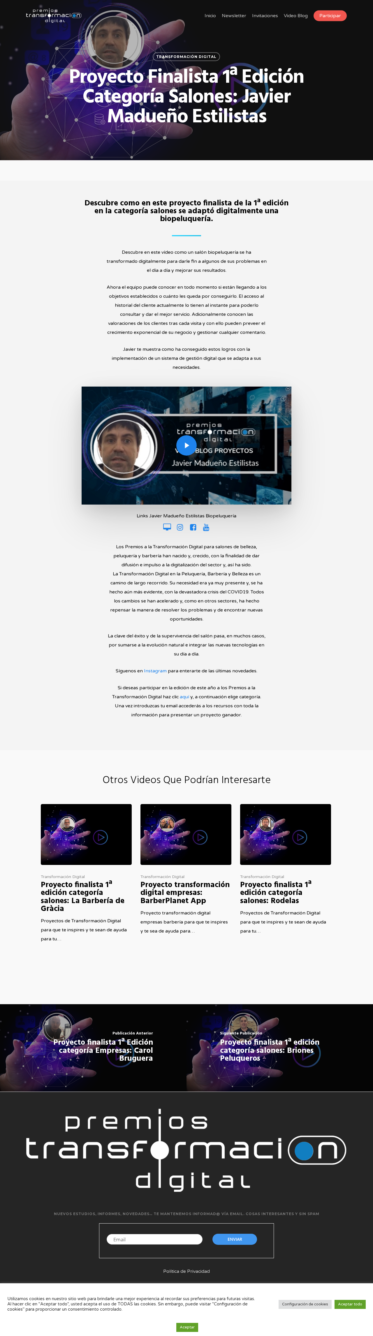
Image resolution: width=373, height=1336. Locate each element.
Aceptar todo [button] (350, 1304)
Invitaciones (265, 15)
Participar (330, 15)
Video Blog (296, 15)
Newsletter (234, 15)
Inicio (210, 15)
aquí (184, 697)
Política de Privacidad (186, 1271)
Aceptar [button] (187, 1327)
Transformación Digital (186, 56)
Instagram (155, 671)
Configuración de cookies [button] (305, 1304)
